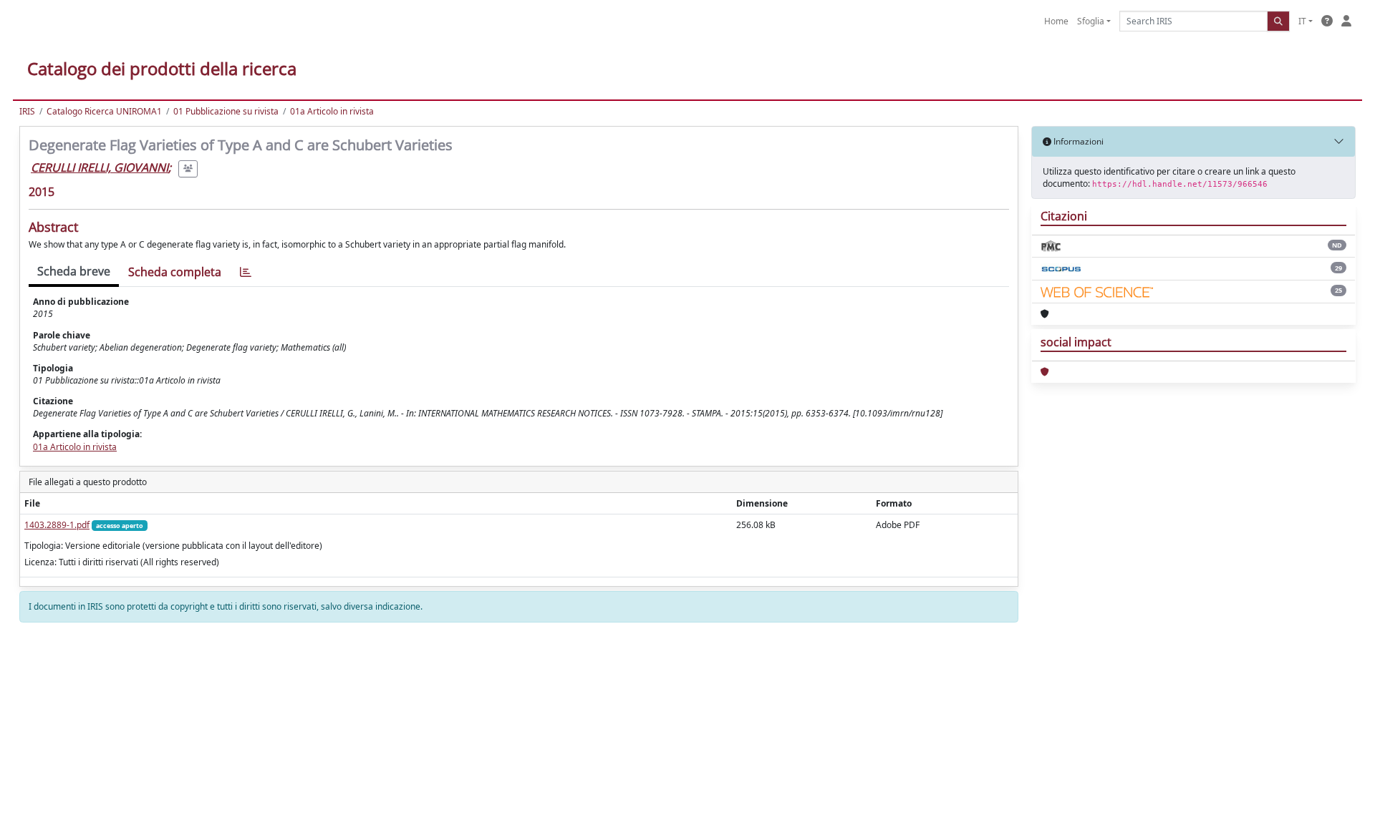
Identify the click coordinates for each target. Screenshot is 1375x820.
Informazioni (1077, 141)
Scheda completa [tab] (174, 272)
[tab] (246, 272)
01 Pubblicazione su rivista (226, 111)
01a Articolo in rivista (332, 111)
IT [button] (1302, 21)
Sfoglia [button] (1090, 21)
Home (1056, 21)
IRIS (27, 111)
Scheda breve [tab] (73, 271)
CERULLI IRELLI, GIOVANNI (99, 167)
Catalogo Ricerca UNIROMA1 (104, 111)
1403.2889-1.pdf (57, 525)
